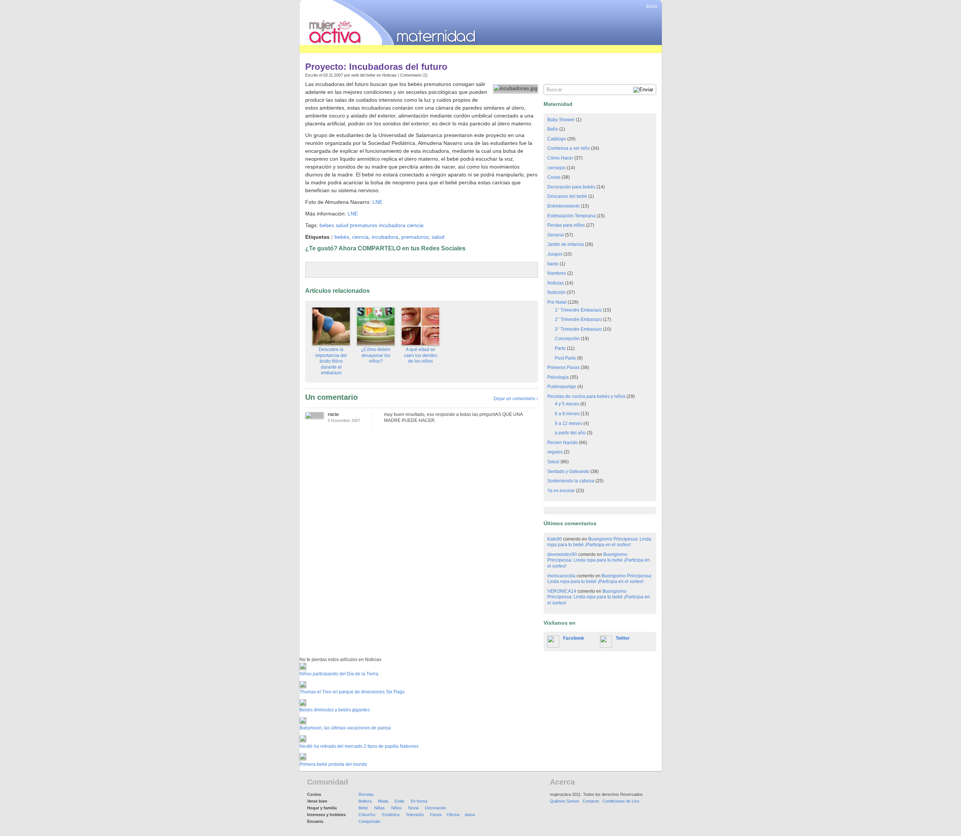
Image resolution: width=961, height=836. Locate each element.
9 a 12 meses (568, 423)
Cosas (553, 177)
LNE (377, 202)
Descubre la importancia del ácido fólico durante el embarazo (331, 361)
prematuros (363, 225)
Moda (383, 801)
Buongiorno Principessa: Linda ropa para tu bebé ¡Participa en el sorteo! (599, 542)
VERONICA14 (561, 591)
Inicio (651, 6)
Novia (413, 808)
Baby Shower (561, 119)
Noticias (389, 75)
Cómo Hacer (560, 158)
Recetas (366, 794)
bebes (326, 225)
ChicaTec (367, 814)
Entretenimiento (563, 206)
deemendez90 (562, 554)
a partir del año (570, 432)
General (555, 235)
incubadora (392, 225)
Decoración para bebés (571, 187)
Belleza (365, 801)
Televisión (415, 814)
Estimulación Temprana (571, 215)
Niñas (379, 808)
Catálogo (556, 139)
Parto (560, 348)
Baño (552, 129)
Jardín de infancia (565, 244)
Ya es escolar (561, 490)
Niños (396, 808)
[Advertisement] (436, 49)
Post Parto (565, 358)
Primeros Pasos (563, 367)
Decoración (435, 808)
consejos (556, 167)
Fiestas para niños (566, 225)
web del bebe (363, 75)
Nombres (556, 273)
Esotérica (390, 814)
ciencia (415, 225)
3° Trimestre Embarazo (578, 329)
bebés (341, 237)
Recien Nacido (562, 442)
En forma (419, 801)
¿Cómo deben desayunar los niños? (375, 355)
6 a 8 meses (567, 413)
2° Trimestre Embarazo (578, 319)
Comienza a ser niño (568, 148)
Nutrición (556, 292)
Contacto (591, 801)
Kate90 (554, 539)
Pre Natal (556, 302)
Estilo (399, 801)
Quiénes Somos (564, 801)
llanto (553, 264)
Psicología (558, 377)
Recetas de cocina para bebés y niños (586, 396)
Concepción (567, 338)
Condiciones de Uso (621, 801)
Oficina (453, 814)
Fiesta (435, 814)
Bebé (363, 808)
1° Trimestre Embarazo (578, 310)
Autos (470, 814)
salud (342, 225)
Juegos (554, 254)
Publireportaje (561, 386)
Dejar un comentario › (516, 398)
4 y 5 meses (567, 404)
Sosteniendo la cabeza (570, 481)
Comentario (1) (414, 75)
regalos (555, 452)
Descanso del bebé (567, 196)
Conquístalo (369, 821)
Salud (553, 461)
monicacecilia (561, 575)
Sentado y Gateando (568, 471)
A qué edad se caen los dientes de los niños (420, 355)
